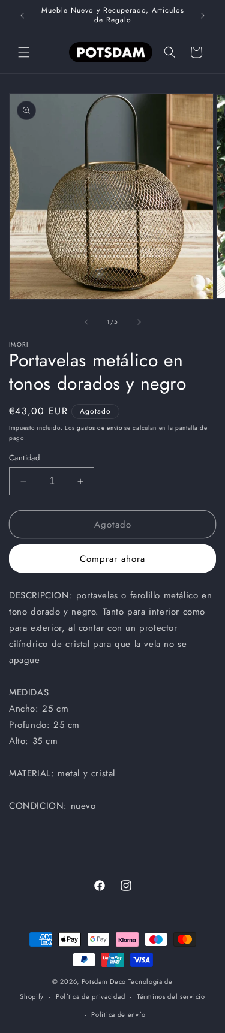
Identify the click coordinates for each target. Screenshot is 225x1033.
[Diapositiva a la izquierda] (86, 322)
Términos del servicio (171, 996)
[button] (24, 52)
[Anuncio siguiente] (203, 15)
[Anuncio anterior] (22, 15)
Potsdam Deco (104, 981)
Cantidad (24, 457)
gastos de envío (99, 427)
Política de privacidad (90, 996)
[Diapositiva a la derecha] (139, 322)
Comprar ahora (112, 558)
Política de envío (118, 1014)
